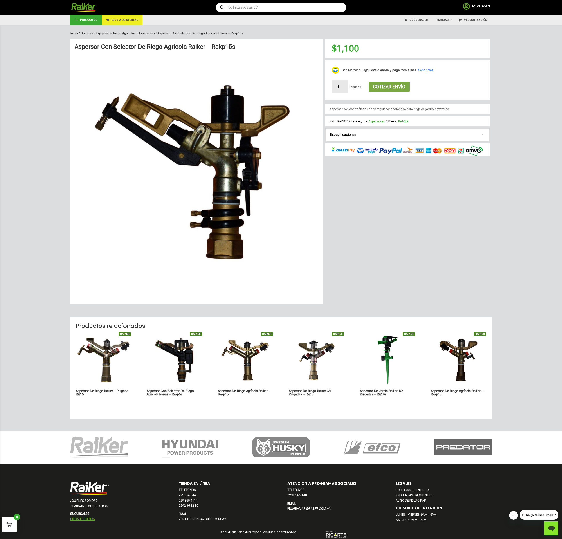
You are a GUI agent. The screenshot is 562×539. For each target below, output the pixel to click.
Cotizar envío (389, 86)
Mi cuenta (481, 6)
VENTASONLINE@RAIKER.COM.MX (202, 519)
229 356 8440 (188, 495)
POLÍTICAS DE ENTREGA (413, 490)
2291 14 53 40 (297, 495)
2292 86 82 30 (188, 505)
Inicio (74, 33)
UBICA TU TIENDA (82, 519)
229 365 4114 (188, 500)
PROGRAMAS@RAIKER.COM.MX (309, 508)
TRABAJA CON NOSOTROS (89, 506)
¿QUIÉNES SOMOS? (83, 501)
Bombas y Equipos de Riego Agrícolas (108, 33)
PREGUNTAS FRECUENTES (414, 495)
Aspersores (146, 33)
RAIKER (403, 121)
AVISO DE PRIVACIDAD (411, 500)
